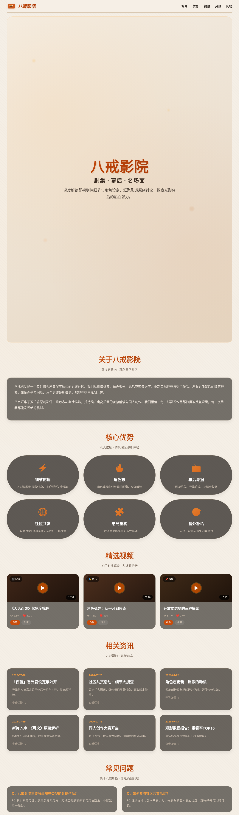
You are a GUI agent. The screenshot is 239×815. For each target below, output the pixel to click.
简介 (184, 6)
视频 (207, 6)
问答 (229, 6)
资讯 (218, 6)
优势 (196, 6)
